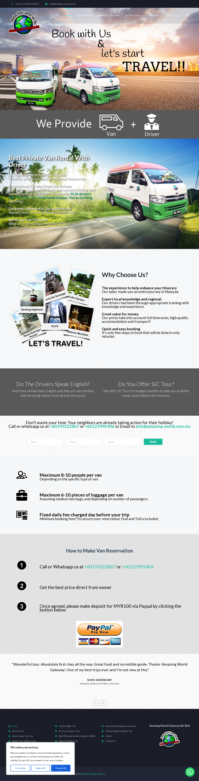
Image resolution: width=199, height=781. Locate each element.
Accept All (61, 768)
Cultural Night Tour (67, 726)
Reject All (40, 768)
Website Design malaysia (93, 773)
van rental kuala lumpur (48, 197)
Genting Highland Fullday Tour (119, 731)
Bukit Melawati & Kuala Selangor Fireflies (77, 736)
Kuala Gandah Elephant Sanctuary (120, 726)
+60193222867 (31, 4)
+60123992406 (100, 426)
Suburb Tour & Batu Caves (24, 741)
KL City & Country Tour (69, 731)
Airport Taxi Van (109, 15)
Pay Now (99, 634)
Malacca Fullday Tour (68, 741)
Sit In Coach (132, 15)
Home (68, 15)
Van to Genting (80, 197)
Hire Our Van (85, 15)
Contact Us (172, 15)
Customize (20, 768)
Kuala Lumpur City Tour (22, 736)
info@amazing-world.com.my (63, 4)
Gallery (154, 15)
